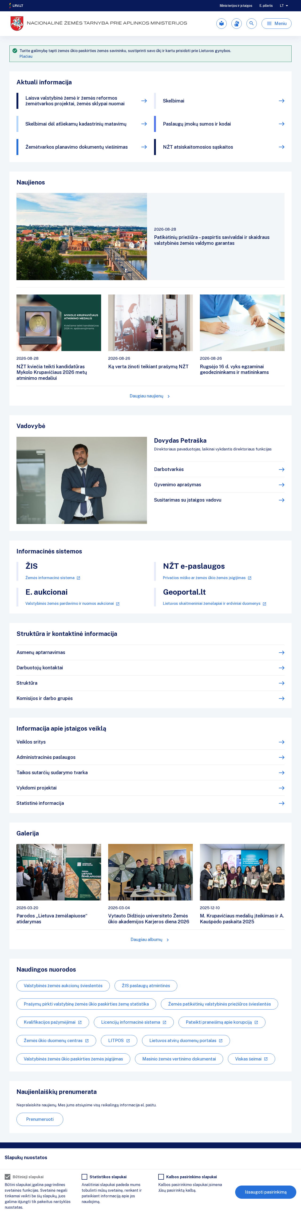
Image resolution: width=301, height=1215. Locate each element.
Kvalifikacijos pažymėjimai (49, 1022)
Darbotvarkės (169, 469)
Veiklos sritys (31, 742)
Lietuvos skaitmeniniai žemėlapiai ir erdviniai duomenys (212, 603)
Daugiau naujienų (146, 395)
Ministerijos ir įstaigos (236, 6)
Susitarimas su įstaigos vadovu (187, 500)
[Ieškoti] (251, 23)
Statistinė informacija (40, 803)
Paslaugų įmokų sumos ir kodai (197, 124)
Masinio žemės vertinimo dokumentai (179, 1058)
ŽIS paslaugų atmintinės (146, 985)
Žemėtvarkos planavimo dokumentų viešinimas (76, 147)
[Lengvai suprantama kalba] (221, 23)
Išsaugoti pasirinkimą (266, 1192)
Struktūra (26, 683)
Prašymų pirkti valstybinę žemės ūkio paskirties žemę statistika (86, 1004)
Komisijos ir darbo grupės (44, 698)
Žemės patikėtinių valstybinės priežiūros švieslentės (219, 1004)
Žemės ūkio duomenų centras (53, 1040)
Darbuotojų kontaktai (39, 668)
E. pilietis (266, 6)
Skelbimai (173, 101)
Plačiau (26, 56)
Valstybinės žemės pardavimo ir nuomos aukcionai (69, 603)
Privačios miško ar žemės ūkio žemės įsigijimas (204, 578)
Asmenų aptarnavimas (40, 652)
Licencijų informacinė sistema (130, 1022)
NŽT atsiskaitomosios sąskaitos (198, 147)
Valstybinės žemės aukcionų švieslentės (63, 985)
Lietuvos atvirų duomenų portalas (182, 1040)
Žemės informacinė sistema (50, 578)
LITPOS (116, 1040)
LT (282, 6)
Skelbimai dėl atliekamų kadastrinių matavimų (76, 124)
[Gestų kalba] (236, 23)
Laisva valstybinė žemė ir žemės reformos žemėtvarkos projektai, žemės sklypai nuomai (75, 100)
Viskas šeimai (248, 1058)
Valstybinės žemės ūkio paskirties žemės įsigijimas (73, 1058)
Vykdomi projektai (36, 788)
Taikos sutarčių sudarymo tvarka (52, 772)
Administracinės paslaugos (45, 757)
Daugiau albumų (146, 939)
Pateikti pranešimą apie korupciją (219, 1022)
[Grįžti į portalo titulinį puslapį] (16, 5)
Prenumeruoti (40, 1119)
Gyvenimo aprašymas (177, 484)
